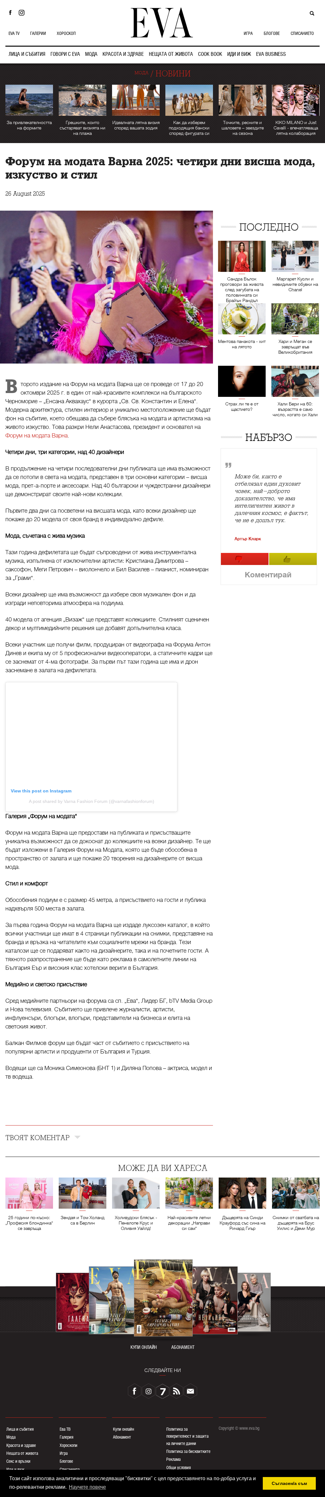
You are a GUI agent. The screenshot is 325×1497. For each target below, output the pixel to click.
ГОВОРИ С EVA (65, 54)
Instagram (23, 12)
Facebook (10, 12)
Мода (11, 1437)
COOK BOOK (210, 54)
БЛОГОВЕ (272, 33)
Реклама (173, 1459)
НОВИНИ (173, 74)
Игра (64, 1453)
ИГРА (248, 33)
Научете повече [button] (87, 1487)
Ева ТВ (65, 1429)
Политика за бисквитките (188, 1451)
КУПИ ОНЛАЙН (143, 1347)
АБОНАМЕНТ (183, 1347)
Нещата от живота (22, 1453)
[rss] (176, 1391)
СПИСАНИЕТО (302, 33)
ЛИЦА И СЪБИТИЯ (27, 54)
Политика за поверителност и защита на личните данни (187, 1436)
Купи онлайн (123, 1429)
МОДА (91, 54)
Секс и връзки (18, 1461)
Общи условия (178, 1467)
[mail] (190, 1391)
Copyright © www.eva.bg (239, 1428)
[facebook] (134, 1391)
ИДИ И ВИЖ (239, 54)
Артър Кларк (248, 539)
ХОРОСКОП (66, 33)
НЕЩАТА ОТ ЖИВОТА (171, 54)
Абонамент (122, 1437)
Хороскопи (68, 1445)
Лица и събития (20, 1429)
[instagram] (148, 1391)
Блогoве (66, 1461)
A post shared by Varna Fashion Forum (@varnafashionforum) (91, 801)
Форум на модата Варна (36, 435)
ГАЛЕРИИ (38, 33)
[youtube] (162, 1391)
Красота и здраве (21, 1445)
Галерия (66, 1437)
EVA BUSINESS (271, 54)
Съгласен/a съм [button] (289, 1483)
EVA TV (14, 33)
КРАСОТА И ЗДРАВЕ (123, 54)
